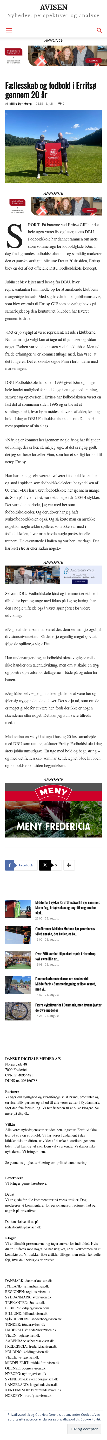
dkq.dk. (23, 1113)
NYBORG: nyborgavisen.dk (25, 1373)
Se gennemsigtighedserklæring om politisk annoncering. (46, 1162)
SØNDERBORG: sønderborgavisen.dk (33, 1318)
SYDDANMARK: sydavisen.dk (28, 1297)
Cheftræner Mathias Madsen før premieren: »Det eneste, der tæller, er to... (65, 931)
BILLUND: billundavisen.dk (26, 1313)
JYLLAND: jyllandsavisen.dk (27, 1286)
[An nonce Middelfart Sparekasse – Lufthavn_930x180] (53, 56)
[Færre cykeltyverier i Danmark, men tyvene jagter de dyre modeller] (18, 1011)
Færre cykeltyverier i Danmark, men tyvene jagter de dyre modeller (68, 1007)
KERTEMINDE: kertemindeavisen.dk (33, 1389)
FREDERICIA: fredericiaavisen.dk (31, 1346)
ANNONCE (53, 193)
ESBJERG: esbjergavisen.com (27, 1307)
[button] (9, 30)
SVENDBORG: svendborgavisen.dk (31, 1378)
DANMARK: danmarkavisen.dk (28, 1280)
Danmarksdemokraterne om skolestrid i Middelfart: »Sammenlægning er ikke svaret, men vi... (65, 984)
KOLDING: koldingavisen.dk (27, 1351)
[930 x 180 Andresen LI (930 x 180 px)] (53, 575)
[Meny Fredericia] (53, 810)
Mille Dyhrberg (20, 103)
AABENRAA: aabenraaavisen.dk (29, 1340)
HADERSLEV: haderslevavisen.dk (30, 1329)
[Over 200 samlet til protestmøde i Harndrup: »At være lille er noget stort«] (18, 960)
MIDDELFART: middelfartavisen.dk (32, 1362)
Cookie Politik (91, 1419)
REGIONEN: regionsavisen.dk (27, 1291)
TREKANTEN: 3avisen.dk (25, 1302)
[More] (69, 865)
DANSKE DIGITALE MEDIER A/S (33, 1058)
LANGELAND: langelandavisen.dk (31, 1384)
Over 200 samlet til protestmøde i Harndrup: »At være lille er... (65, 956)
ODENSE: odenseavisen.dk (25, 1368)
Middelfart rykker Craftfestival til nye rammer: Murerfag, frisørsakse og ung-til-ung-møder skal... (67, 907)
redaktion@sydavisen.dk (23, 1227)
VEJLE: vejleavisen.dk (22, 1357)
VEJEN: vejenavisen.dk (22, 1335)
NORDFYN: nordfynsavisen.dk (28, 1395)
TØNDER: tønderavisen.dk (25, 1324)
